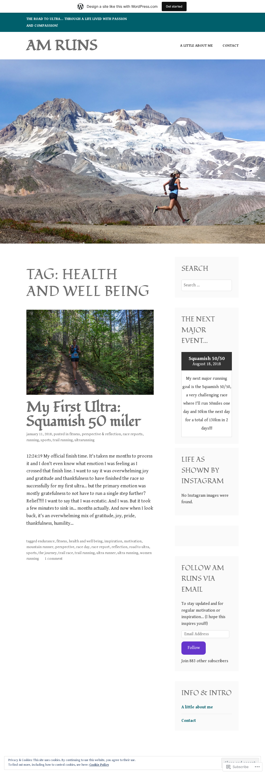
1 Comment (54, 559)
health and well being (85, 541)
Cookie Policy (99, 764)
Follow (194, 647)
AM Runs (62, 46)
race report (100, 547)
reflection (119, 547)
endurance (46, 541)
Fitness (74, 434)
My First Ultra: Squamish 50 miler (83, 414)
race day (83, 547)
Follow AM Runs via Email (202, 578)
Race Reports (133, 434)
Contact (231, 46)
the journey (48, 553)
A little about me (196, 46)
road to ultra (139, 547)
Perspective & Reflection (101, 434)
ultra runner (106, 553)
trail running (63, 440)
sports (46, 440)
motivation (133, 541)
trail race (65, 553)
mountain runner (39, 547)
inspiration (113, 541)
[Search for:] (206, 285)
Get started (174, 6)
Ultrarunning (84, 440)
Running (32, 440)
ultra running (127, 553)
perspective (64, 547)
